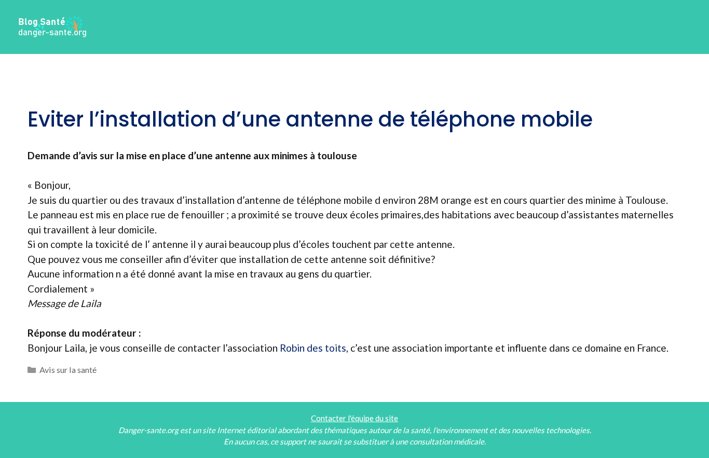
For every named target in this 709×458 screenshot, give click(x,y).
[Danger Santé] (53, 26)
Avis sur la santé (68, 369)
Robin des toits (313, 348)
